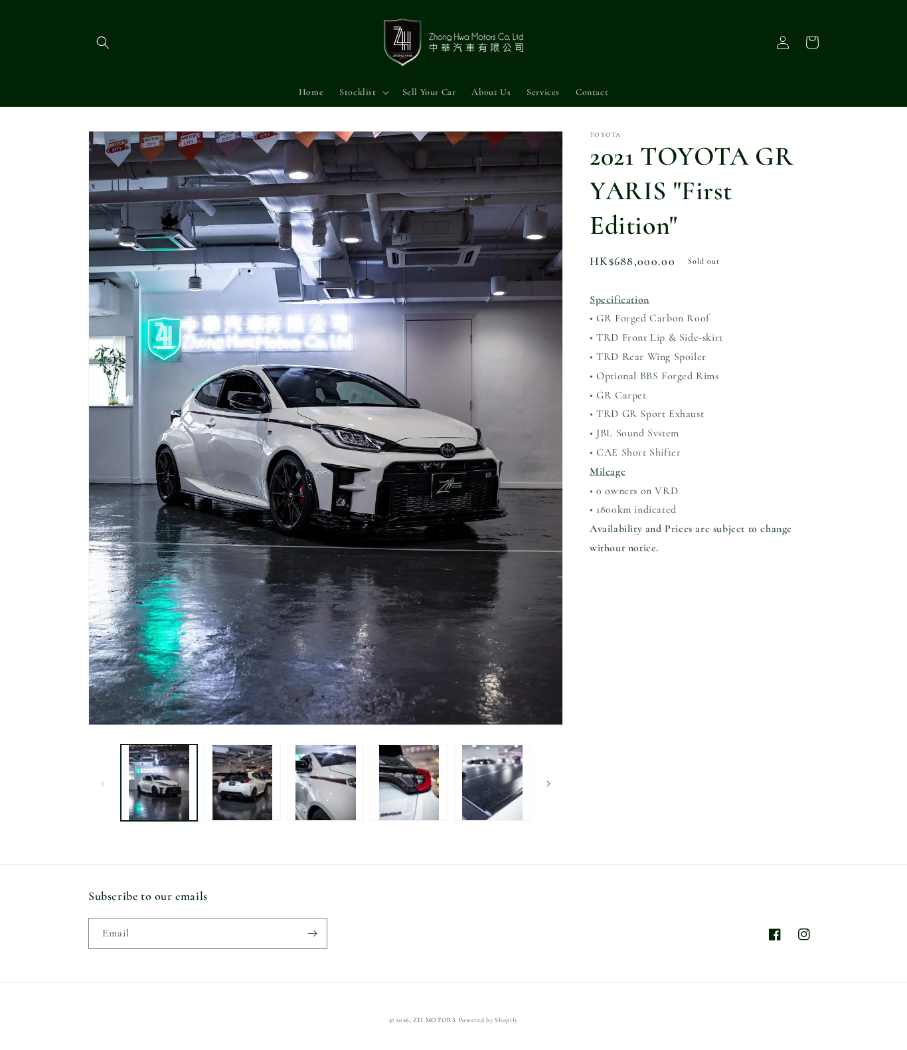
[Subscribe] (312, 933)
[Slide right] (548, 783)
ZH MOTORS (434, 1020)
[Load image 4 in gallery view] (409, 782)
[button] (103, 42)
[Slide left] (103, 783)
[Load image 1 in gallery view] (159, 782)
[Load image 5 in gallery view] (492, 782)
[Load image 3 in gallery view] (326, 782)
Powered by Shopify (489, 1020)
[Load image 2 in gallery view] (242, 782)
